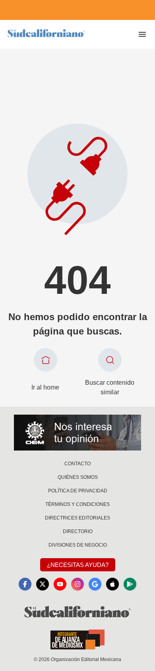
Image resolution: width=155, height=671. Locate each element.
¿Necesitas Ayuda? (77, 564)
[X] (42, 584)
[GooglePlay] (130, 584)
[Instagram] (77, 584)
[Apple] (112, 584)
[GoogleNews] (95, 584)
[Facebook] (25, 584)
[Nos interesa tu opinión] (77, 433)
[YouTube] (60, 584)
